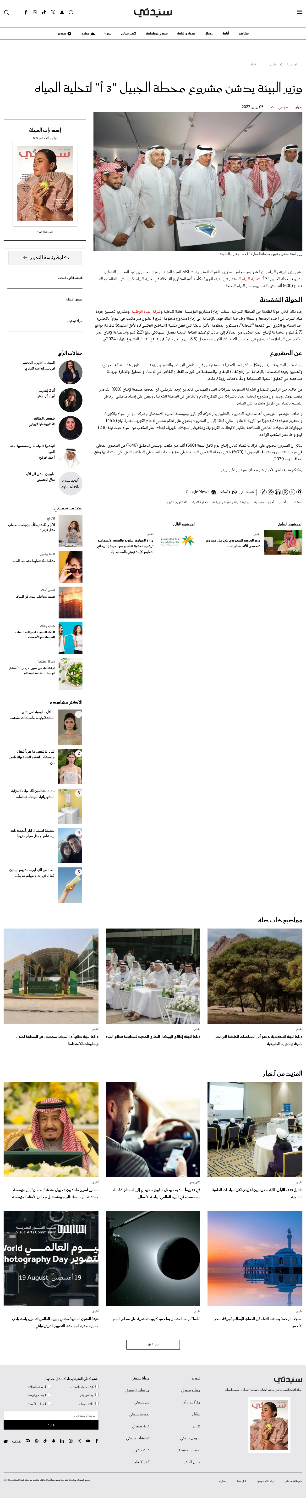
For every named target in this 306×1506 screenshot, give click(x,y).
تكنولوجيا (194, 1182)
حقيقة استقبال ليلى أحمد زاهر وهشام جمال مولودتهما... (32, 834)
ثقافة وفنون (47, 554)
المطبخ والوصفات (35, 1395)
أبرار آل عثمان (46, 396)
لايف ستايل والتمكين (81, 1387)
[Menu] (299, 12)
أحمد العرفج (47, 458)
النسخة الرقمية (45, 232)
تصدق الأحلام (74, 299)
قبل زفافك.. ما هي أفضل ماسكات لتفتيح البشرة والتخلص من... (32, 757)
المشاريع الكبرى (176, 502)
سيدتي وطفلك (157, 33)
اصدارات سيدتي (188, 1450)
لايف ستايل (128, 33)
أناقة (225, 33)
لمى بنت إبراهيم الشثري (40, 369)
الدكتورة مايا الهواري (42, 424)
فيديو (61, 33)
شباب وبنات (47, 626)
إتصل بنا (222, 1481)
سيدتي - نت (279, 107)
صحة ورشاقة (186, 33)
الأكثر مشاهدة (66, 702)
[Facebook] (25, 12)
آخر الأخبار (142, 1462)
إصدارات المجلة (45, 130)
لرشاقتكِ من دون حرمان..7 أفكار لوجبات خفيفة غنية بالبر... (32, 671)
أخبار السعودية (264, 502)
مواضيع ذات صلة (280, 920)
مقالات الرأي (70, 353)
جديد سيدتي (68, 508)
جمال (209, 33)
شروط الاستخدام (293, 1481)
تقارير (196, 1426)
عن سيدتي (141, 1402)
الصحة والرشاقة (37, 1387)
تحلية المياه (250, 279)
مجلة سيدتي (140, 1378)
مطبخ (85, 33)
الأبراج (51, 519)
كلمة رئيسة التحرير (49, 258)
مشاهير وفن (86, 1395)
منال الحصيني (46, 480)
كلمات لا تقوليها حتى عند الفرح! (33, 561)
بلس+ (107, 33)
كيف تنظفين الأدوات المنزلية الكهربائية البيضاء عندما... (33, 794)
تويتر (224, 470)
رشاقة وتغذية (46, 662)
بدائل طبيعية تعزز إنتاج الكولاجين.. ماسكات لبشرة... (32, 715)
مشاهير (244, 33)
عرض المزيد (153, 1344)
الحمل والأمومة (37, 1404)
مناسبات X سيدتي (137, 1390)
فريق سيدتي (140, 1426)
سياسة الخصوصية (265, 1481)
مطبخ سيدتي (190, 1390)
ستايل (196, 1414)
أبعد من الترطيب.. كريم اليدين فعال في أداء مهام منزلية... (32, 873)
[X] (53, 12)
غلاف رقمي (141, 1450)
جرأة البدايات (74, 321)
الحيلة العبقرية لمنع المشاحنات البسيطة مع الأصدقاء (35, 635)
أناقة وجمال (86, 1404)
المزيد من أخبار (282, 1073)
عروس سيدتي (190, 1438)
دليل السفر (192, 1462)
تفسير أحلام (47, 590)
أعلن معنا (241, 1481)
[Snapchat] (62, 12)
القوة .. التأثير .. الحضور (70, 278)
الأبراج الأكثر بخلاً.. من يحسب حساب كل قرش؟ (31, 527)
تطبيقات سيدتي (137, 1438)
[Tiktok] (44, 12)
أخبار (298, 107)
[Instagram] (34, 12)
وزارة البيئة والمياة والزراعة (230, 502)
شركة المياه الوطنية (146, 311)
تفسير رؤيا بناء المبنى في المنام (35, 597)
